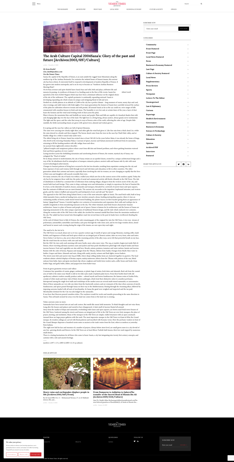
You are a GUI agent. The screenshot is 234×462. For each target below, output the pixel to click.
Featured (150, 156)
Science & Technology (155, 131)
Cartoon (149, 110)
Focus (148, 61)
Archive (110, 442)
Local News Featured (155, 57)
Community (151, 45)
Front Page (98, 9)
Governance (151, 123)
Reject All (24, 454)
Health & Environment (155, 119)
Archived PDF (80, 9)
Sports (149, 90)
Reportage (150, 115)
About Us (78, 442)
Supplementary (152, 82)
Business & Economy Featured (159, 65)
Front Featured (152, 49)
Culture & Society (156, 9)
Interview (150, 152)
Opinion (174, 9)
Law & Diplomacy (153, 106)
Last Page (150, 69)
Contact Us (46, 442)
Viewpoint (150, 94)
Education (150, 139)
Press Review (152, 86)
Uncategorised (152, 102)
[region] (24, 448)
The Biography (62, 9)
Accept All (36, 454)
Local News (114, 9)
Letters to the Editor (155, 98)
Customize (12, 454)
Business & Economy (134, 9)
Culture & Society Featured (157, 73)
